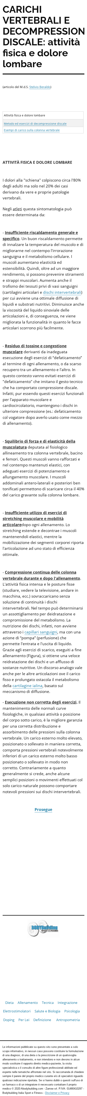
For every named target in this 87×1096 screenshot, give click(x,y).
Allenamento (28, 1002)
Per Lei (23, 1019)
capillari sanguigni (40, 632)
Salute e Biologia (47, 1011)
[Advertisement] (43, 863)
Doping (8, 1019)
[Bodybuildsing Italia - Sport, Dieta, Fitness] (43, 929)
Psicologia (72, 1011)
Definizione (42, 1019)
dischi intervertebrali (62, 292)
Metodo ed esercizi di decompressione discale (35, 124)
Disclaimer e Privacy (57, 1092)
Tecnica (48, 1002)
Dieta (9, 1002)
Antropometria (68, 1019)
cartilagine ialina (27, 685)
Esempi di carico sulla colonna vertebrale (32, 130)
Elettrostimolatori (17, 1011)
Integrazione (67, 1002)
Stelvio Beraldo (39, 87)
